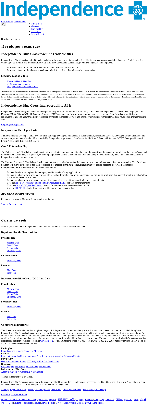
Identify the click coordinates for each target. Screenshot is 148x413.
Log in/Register (38, 34)
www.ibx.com (46, 341)
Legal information (18, 389)
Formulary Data (14, 260)
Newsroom (23, 372)
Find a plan (36, 23)
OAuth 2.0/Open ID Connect (28, 185)
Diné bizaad (97, 403)
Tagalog (80, 399)
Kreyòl (36, 403)
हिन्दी (11, 403)
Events (23, 361)
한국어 (119, 399)
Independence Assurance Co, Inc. (22, 86)
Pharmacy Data (14, 250)
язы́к (136, 399)
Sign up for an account (11, 204)
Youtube (23, 394)
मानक (4, 403)
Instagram (15, 394)
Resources (36, 31)
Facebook (5, 394)
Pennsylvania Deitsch (74, 403)
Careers (13, 372)
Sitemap (5, 389)
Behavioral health (72, 356)
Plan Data (11, 270)
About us (5, 372)
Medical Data (13, 242)
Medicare (38, 351)
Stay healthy (37, 29)
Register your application (12, 124)
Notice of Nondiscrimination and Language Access (24, 399)
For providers (32, 366)
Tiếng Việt (99, 399)
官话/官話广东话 (66, 399)
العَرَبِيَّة (143, 399)
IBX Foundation (35, 372)
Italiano (17, 403)
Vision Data (12, 248)
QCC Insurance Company (19, 84)
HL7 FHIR (20, 188)
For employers (7, 366)
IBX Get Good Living (49, 361)
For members (45, 366)
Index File (11, 273)
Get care (35, 26)
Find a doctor (7, 21)
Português (27, 403)
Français (89, 399)
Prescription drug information (50, 356)
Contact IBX (20, 21)
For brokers (20, 366)
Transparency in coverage (94, 389)
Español (52, 399)
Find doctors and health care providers (18, 356)
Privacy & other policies (39, 389)
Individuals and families (12, 351)
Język (44, 403)
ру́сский (128, 399)
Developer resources (72, 389)
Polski (51, 403)
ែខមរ (88, 403)
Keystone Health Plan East (19, 81)
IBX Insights (33, 361)
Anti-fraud (56, 389)
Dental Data (12, 245)
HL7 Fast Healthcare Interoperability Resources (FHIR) (40, 183)
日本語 (58, 403)
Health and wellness (10, 361)
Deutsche (110, 399)
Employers (28, 351)
